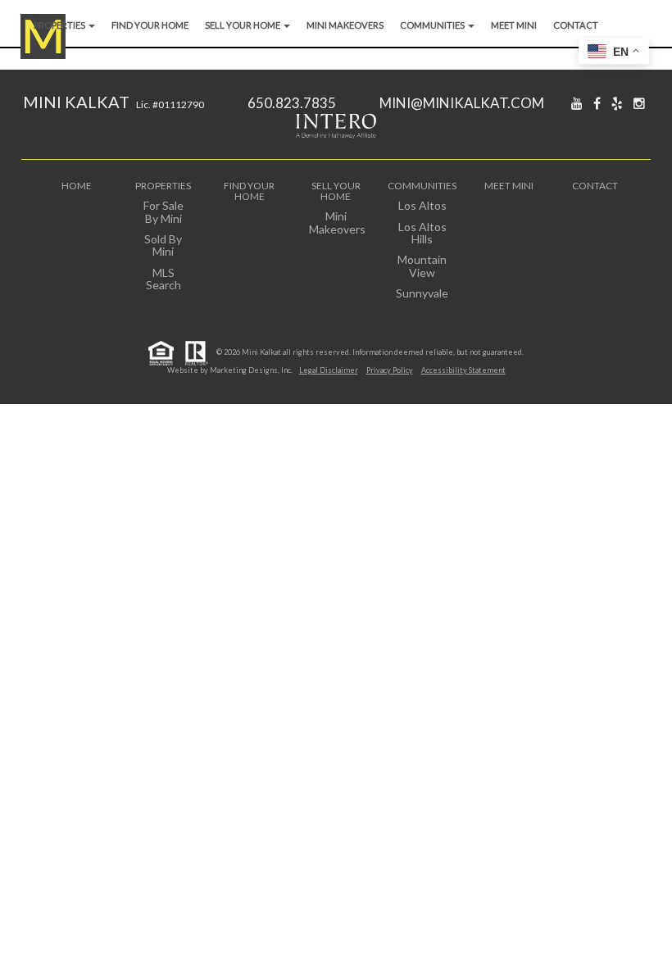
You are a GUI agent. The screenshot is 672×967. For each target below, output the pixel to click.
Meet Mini (514, 25)
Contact (575, 25)
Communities (433, 25)
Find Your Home (149, 25)
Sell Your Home (243, 25)
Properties (60, 25)
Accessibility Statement (463, 370)
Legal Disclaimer (328, 370)
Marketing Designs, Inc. (251, 370)
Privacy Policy (389, 370)
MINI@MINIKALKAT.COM (461, 102)
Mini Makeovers (345, 25)
